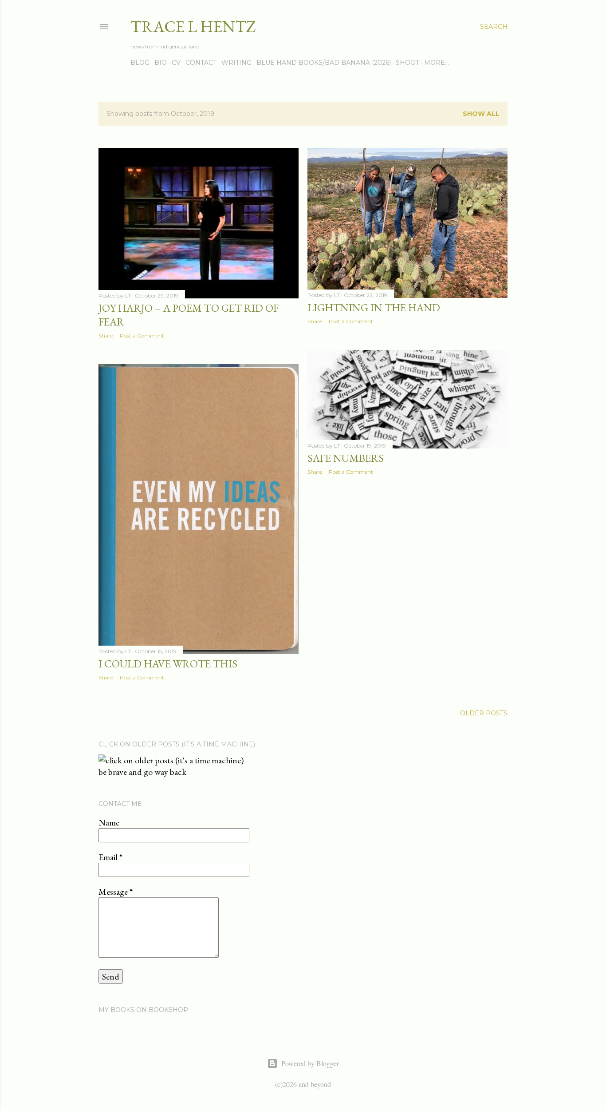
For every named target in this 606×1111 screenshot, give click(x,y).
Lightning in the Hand (373, 307)
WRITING (236, 63)
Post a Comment (142, 335)
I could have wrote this (167, 664)
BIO (160, 63)
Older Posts (484, 713)
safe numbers (345, 458)
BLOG (140, 63)
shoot (407, 63)
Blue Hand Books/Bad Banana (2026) (323, 63)
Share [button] (105, 335)
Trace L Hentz (193, 26)
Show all (481, 114)
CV (176, 63)
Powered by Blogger (310, 1063)
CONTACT (200, 63)
